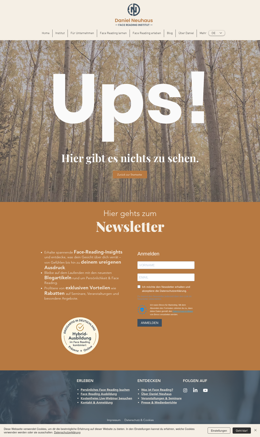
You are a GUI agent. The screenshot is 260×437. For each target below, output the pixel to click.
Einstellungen (219, 430)
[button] (82, 33)
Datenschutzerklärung (67, 432)
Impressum (114, 420)
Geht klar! (242, 430)
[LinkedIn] (195, 390)
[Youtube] (205, 390)
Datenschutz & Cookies (139, 420)
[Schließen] (255, 430)
